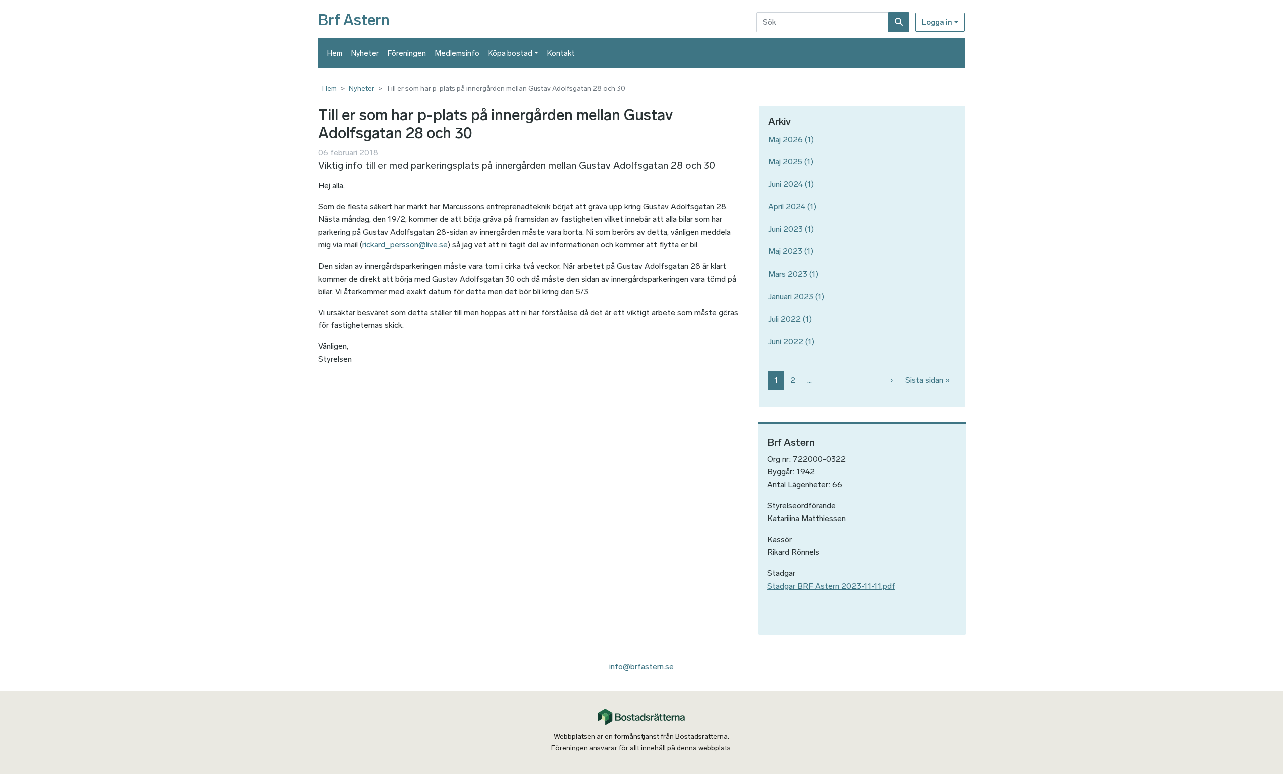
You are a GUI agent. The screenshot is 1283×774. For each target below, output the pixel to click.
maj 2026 (785, 139)
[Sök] (898, 22)
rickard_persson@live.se (405, 244)
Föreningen (407, 53)
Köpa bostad (510, 53)
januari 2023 (790, 296)
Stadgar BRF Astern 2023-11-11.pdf (831, 586)
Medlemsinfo (457, 53)
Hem (334, 53)
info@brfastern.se (641, 666)
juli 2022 (784, 319)
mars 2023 (787, 274)
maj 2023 (785, 251)
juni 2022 (785, 341)
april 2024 (786, 206)
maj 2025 (785, 161)
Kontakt (561, 53)
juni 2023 (785, 229)
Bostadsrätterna (701, 736)
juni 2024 (785, 184)
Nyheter (365, 53)
